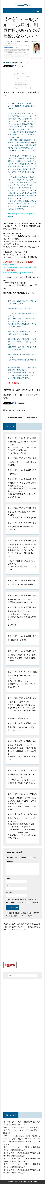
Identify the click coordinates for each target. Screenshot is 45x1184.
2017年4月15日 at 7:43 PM (22, 651)
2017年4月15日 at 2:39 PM (22, 522)
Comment (9, 861)
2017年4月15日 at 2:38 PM (22, 469)
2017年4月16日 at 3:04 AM (22, 698)
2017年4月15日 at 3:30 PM (22, 607)
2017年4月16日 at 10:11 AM (22, 770)
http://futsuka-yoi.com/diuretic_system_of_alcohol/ (20, 266)
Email (8, 885)
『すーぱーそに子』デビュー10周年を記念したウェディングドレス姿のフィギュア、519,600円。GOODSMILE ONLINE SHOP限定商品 (21, 1139)
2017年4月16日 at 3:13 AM (22, 741)
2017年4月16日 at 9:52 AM (22, 723)
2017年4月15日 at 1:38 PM (22, 437)
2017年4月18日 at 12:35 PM (22, 814)
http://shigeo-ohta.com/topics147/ (22, 214)
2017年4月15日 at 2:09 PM (22, 508)
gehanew (15, 62)
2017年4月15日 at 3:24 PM (22, 636)
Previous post (16, 417)
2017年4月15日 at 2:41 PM (22, 580)
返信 (34, 437)
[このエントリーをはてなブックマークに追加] (15, 66)
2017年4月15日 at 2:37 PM (22, 458)
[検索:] (22, 975)
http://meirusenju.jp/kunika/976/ (18, 272)
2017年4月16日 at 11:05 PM (22, 794)
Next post (31, 417)
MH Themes (34, 1182)
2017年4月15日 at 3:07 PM (22, 595)
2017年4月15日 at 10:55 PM (22, 671)
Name (8, 878)
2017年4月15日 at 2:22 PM (22, 540)
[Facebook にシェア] (13, 66)
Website (9, 892)
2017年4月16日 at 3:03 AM (22, 478)
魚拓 (10, 216)
